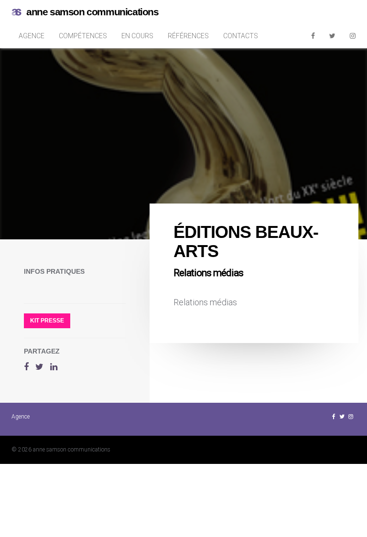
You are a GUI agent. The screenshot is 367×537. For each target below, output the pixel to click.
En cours (137, 36)
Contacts (240, 36)
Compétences (83, 36)
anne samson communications (92, 11)
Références (188, 36)
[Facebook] (313, 36)
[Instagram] (353, 36)
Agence (31, 36)
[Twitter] (332, 36)
